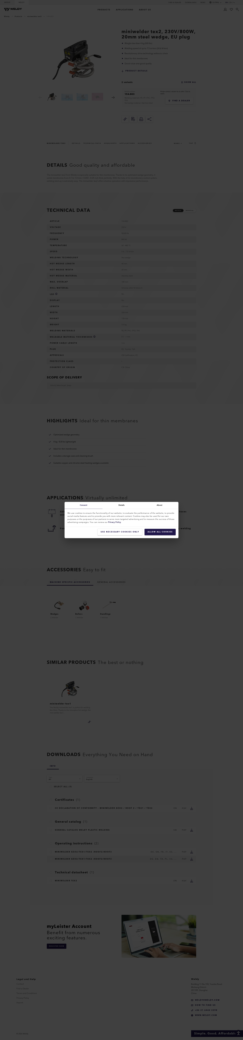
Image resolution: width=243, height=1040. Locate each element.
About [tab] (159, 505)
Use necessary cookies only (120, 531)
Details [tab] (121, 505)
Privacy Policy (114, 522)
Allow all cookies (160, 531)
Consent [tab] (83, 505)
